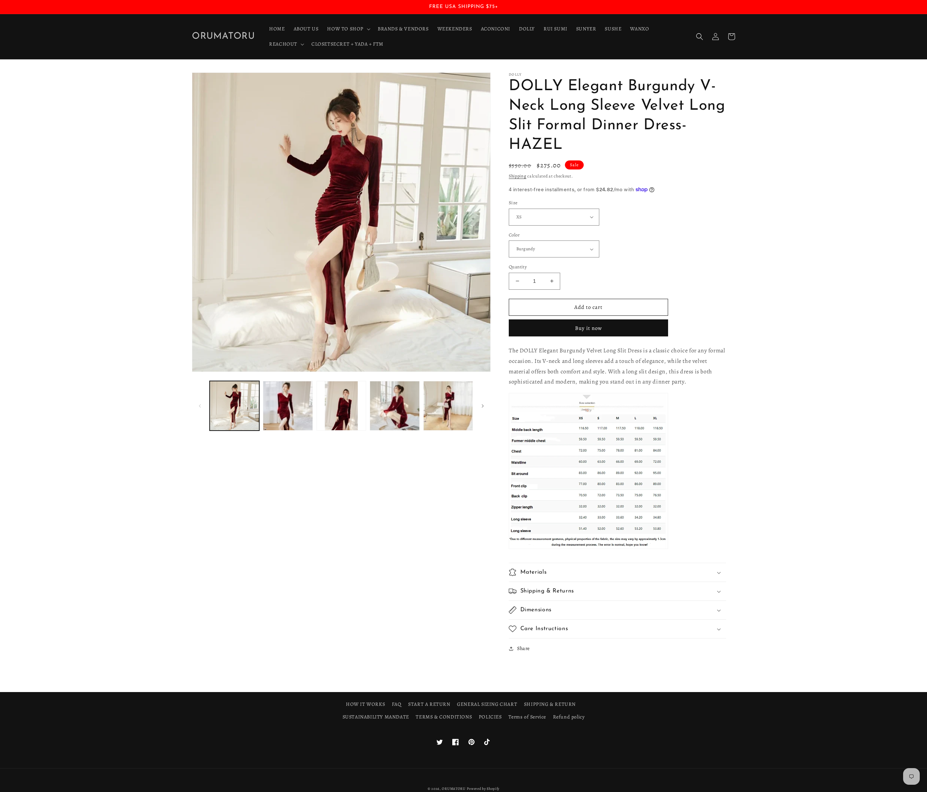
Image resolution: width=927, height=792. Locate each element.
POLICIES (490, 716)
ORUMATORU (453, 788)
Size (513, 203)
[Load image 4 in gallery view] (394, 406)
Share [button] (523, 648)
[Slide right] (483, 406)
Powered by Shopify (483, 788)
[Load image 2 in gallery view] (288, 406)
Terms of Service (527, 716)
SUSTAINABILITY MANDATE (376, 716)
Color (514, 235)
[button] (348, 29)
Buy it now (588, 328)
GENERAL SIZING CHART (487, 704)
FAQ (397, 704)
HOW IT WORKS (365, 704)
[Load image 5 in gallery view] (448, 406)
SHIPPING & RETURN (550, 704)
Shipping (518, 176)
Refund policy (569, 716)
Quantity (518, 267)
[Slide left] (200, 406)
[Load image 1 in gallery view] (234, 406)
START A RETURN (429, 704)
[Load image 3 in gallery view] (341, 406)
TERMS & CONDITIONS (444, 716)
